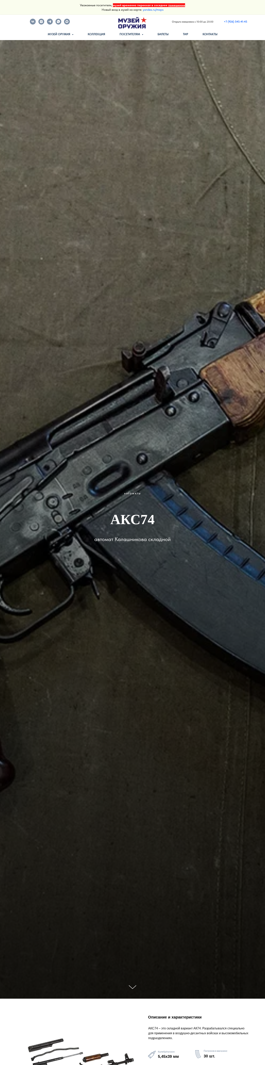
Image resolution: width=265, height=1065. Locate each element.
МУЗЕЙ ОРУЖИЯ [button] (59, 34)
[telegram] (50, 23)
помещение (176, 5)
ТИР (185, 34)
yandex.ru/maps (153, 9)
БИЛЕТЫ (163, 34)
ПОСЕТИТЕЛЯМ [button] (130, 34)
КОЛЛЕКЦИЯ (96, 34)
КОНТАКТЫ (210, 34)
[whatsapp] (58, 23)
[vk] (33, 23)
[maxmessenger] (67, 23)
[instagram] (41, 23)
